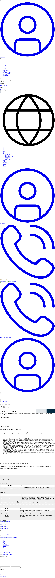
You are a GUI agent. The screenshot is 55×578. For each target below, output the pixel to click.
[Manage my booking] (27, 391)
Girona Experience (6, 65)
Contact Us (4, 68)
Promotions (4, 66)
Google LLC (7, 510)
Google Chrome (5, 471)
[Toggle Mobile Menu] (0, 400)
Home (4, 151)
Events (4, 63)
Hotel (3, 60)
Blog (3, 67)
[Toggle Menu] (0, 399)
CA (3, 146)
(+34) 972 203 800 (3, 85)
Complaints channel (3, 556)
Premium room (5, 70)
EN (3, 149)
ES (3, 147)
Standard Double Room (7, 72)
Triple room (5, 74)
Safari (4, 473)
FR (3, 148)
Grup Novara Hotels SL (4, 534)
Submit (2, 569)
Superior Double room (6, 73)
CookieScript (10, 487)
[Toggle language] (0, 392)
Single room (5, 71)
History (4, 62)
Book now (2, 1)
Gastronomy (5, 64)
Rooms (4, 61)
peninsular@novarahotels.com (5, 89)
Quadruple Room (5, 75)
